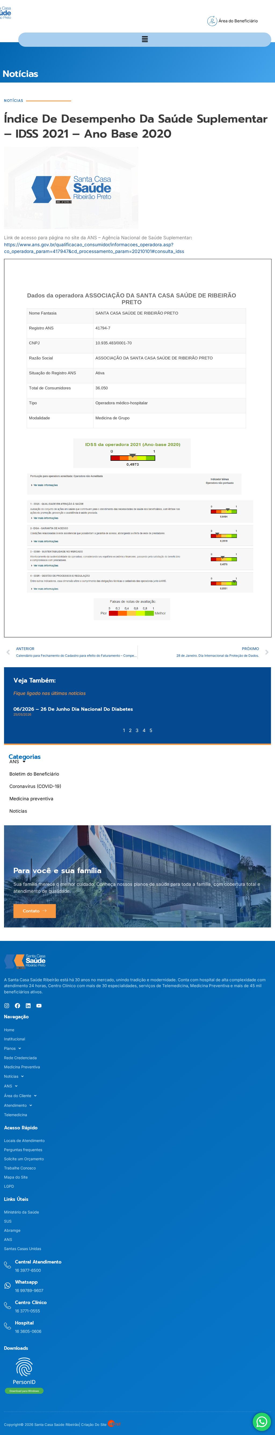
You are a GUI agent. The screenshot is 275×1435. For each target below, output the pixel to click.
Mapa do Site (16, 1177)
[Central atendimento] (7, 1265)
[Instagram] (6, 1005)
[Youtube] (39, 1005)
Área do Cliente (17, 1095)
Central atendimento (38, 1261)
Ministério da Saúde (21, 1212)
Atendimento (15, 1105)
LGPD (9, 1186)
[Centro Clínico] (7, 1305)
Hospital (24, 1322)
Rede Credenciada (20, 1057)
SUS (8, 1221)
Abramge (12, 1230)
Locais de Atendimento (24, 1140)
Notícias (18, 811)
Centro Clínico (31, 1302)
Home (9, 1029)
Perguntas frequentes (23, 1149)
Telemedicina (15, 1114)
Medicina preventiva (31, 798)
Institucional (14, 1039)
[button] (144, 39)
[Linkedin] (28, 1005)
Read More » (23, 724)
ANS (14, 761)
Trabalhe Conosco (20, 1168)
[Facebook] (17, 1005)
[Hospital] (7, 1326)
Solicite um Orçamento (24, 1158)
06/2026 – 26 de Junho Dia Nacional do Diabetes (73, 709)
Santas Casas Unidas (22, 1248)
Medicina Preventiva (22, 1067)
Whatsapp (26, 1282)
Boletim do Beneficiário (34, 774)
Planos (10, 1048)
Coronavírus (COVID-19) (35, 786)
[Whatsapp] (7, 1285)
